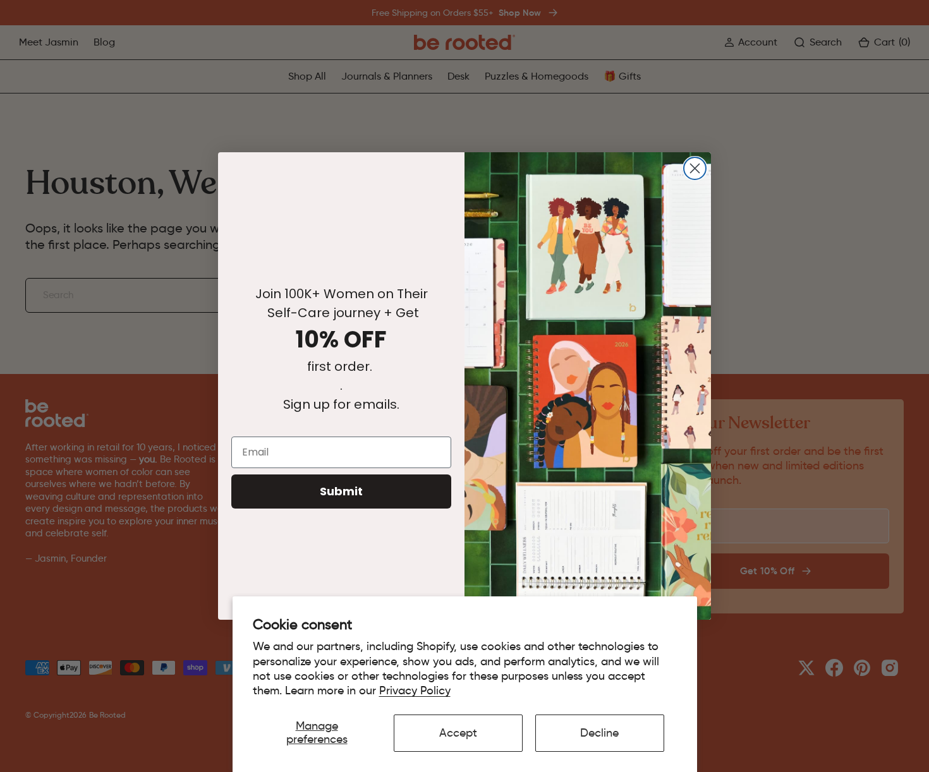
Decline (599, 733)
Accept (458, 733)
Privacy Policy (415, 690)
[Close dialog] (695, 168)
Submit (341, 491)
